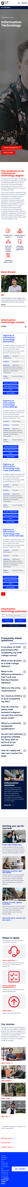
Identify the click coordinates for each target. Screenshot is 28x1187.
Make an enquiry (11, 147)
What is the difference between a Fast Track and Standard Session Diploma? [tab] (12, 677)
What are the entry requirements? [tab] (10, 689)
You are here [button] (5, 7)
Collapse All (22, 643)
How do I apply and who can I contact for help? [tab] (11, 753)
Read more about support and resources (14, 919)
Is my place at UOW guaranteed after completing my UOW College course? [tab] (11, 651)
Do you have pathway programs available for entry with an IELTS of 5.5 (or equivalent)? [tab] (12, 739)
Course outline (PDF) (10, 383)
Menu (23, 3)
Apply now (8, 153)
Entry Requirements (10, 386)
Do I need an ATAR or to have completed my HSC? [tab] (11, 699)
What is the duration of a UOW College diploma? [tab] (11, 663)
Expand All (13, 643)
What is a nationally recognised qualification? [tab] (11, 726)
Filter (3, 326)
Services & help (6, 1138)
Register (7, 805)
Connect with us (7, 1147)
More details (11, 393)
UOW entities (5, 1142)
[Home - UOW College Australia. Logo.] (5, 3)
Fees (10, 389)
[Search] (18, 2)
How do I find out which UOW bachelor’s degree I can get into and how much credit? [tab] (11, 712)
